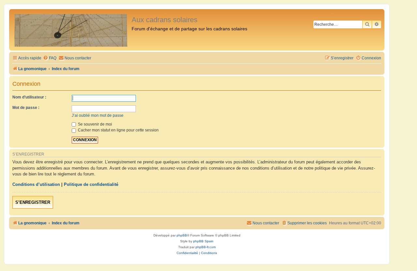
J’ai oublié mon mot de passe (97, 115)
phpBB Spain (203, 241)
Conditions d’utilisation (36, 184)
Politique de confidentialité (91, 184)
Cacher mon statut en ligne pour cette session (118, 130)
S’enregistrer (32, 202)
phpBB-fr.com (205, 247)
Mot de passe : (25, 107)
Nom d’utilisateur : (29, 97)
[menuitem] (49, 58)
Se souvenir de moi (94, 124)
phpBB (182, 235)
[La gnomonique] (71, 30)
